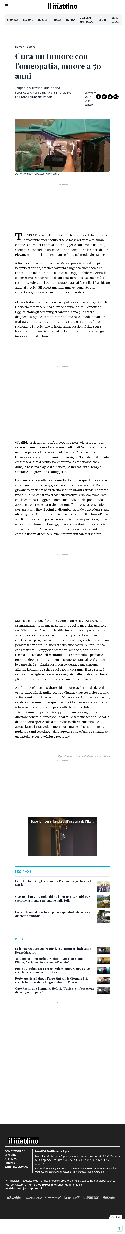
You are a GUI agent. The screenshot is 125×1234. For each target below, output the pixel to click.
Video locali (115, 19)
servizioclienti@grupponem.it (24, 1188)
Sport (102, 19)
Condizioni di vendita (15, 1153)
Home (19, 47)
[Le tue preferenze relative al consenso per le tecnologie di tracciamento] (119, 1228)
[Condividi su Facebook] (98, 96)
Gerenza (11, 1159)
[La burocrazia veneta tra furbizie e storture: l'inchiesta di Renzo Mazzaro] (103, 950)
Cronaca (12, 19)
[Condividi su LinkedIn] (104, 96)
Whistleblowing (17, 1167)
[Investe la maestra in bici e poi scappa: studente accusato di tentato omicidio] (103, 916)
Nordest (43, 19)
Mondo (70, 19)
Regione (28, 19)
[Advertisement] (62, 33)
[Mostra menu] (6, 5)
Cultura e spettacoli (87, 19)
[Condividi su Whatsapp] (116, 96)
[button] (62, 836)
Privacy (10, 1163)
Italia (57, 19)
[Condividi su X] (110, 96)
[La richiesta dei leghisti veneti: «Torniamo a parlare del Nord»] (103, 885)
